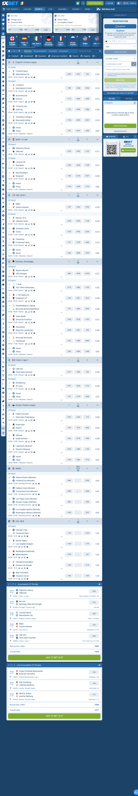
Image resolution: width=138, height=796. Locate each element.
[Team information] (34, 77)
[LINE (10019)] (9, 51)
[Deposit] (83, 3)
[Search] (100, 51)
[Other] (94, 56)
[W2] (87, 74)
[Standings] (31, 77)
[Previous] (9, 584)
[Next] (16, 584)
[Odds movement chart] (29, 77)
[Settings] (119, 3)
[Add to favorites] (50, 16)
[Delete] (99, 584)
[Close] (135, 136)
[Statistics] (26, 77)
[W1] (69, 74)
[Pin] (9, 71)
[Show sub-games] (61, 77)
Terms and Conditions (121, 86)
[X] (78, 74)
